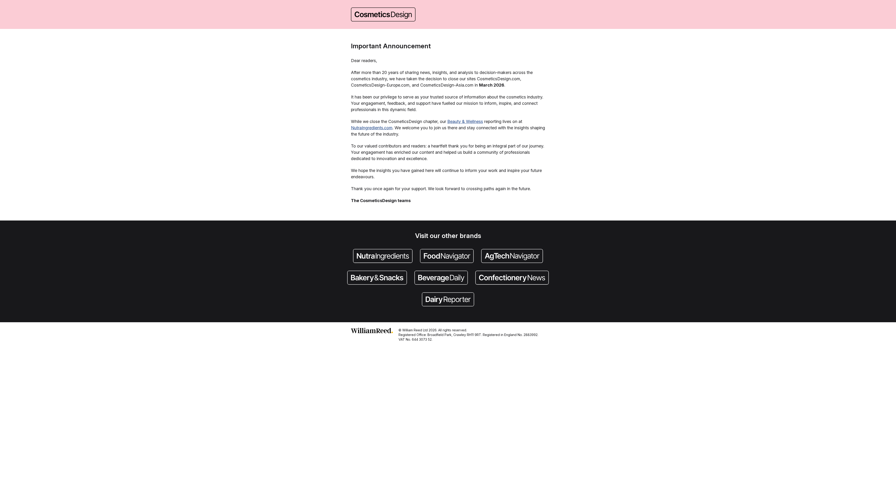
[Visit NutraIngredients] (383, 256)
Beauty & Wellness (465, 121)
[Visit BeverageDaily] (441, 278)
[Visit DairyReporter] (448, 299)
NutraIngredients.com (371, 127)
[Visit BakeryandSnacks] (377, 278)
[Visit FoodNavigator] (447, 256)
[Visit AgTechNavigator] (512, 256)
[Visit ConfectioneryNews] (512, 278)
